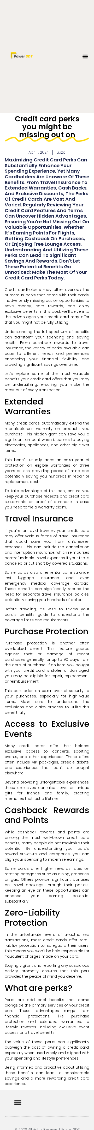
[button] (85, 56)
